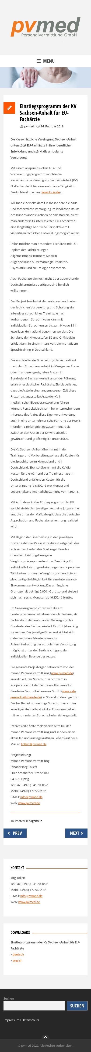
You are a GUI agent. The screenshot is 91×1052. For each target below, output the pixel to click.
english (17, 960)
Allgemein (35, 821)
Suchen (9, 998)
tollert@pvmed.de (33, 744)
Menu (49, 61)
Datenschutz (30, 1020)
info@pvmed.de (31, 797)
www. (22, 902)
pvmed (29, 126)
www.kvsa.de (51, 192)
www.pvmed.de (62, 673)
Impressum (11, 1020)
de (38, 902)
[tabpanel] (45, 77)
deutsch (18, 954)
